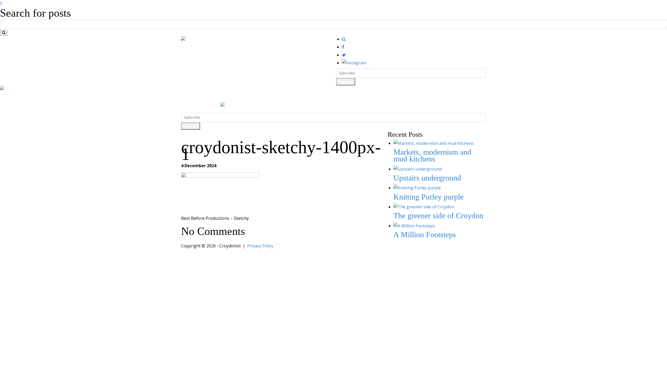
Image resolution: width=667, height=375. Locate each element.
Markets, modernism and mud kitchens (432, 155)
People (305, 97)
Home (190, 97)
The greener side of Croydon (438, 215)
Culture (242, 97)
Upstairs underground (427, 177)
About (369, 97)
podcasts (349, 97)
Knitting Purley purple (428, 196)
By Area (326, 97)
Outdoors (263, 97)
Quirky (286, 97)
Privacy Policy (260, 246)
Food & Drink (215, 97)
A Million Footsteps (424, 234)
